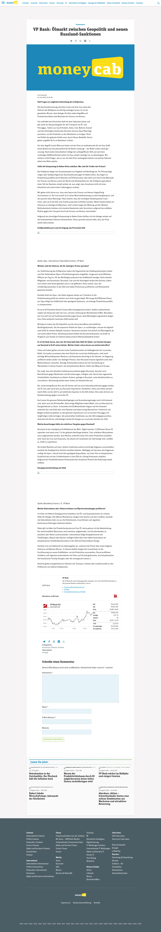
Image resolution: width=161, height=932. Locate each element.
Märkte (59, 858)
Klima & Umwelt (113, 3)
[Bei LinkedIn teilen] (85, 41)
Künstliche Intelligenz (78, 3)
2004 (125, 924)
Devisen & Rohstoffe (64, 873)
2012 (86, 924)
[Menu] (3, 3)
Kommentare (80, 24)
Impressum (65, 903)
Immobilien (117, 867)
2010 (96, 924)
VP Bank (66, 589)
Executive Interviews (120, 839)
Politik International (34, 867)
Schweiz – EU (117, 864)
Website (45, 728)
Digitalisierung (93, 842)
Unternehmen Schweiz (35, 836)
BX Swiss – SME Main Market (68, 839)
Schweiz (25, 3)
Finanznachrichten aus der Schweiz (70, 836)
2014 (77, 924)
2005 (120, 924)
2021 (44, 924)
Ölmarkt (54, 647)
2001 (139, 924)
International (31, 861)
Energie (115, 848)
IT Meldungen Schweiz (96, 845)
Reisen (89, 877)
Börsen (58, 870)
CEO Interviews (118, 836)
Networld (90, 861)
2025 (26, 924)
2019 (54, 924)
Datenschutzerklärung (82, 903)
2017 (63, 924)
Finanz (52, 3)
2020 (49, 924)
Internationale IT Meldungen (98, 849)
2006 (115, 924)
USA (57, 867)
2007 (110, 924)
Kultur (89, 870)
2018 (58, 924)
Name (45, 707)
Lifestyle (90, 873)
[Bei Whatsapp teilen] (80, 41)
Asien (58, 861)
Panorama (30, 873)
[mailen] (89, 41)
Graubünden (31, 852)
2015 (72, 924)
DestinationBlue (93, 880)
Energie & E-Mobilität (96, 3)
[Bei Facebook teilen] (76, 41)
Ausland (34, 3)
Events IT (90, 855)
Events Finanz (61, 849)
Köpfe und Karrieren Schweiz (38, 849)
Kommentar (46, 647)
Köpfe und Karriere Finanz (66, 845)
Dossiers (139, 3)
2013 (82, 924)
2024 (30, 924)
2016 (68, 924)
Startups (60, 3)
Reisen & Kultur (128, 3)
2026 (21, 924)
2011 (91, 924)
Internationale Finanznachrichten (69, 842)
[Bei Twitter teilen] (71, 41)
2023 (35, 924)
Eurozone (59, 864)
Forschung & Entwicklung (122, 858)
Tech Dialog (91, 858)
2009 (101, 924)
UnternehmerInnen (119, 873)
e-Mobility (116, 851)
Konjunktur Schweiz (34, 842)
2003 (130, 924)
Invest (58, 852)
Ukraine (115, 861)
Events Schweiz (32, 845)
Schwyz (29, 855)
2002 (135, 924)
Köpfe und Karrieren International (40, 877)
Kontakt (97, 903)
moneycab (43, 95)
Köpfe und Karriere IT (95, 852)
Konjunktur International (36, 870)
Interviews (43, 3)
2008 (105, 924)
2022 (40, 924)
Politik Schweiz (32, 839)
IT (66, 3)
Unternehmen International (37, 864)
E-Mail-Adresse (49, 718)
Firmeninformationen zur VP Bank (74, 592)
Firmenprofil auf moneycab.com (74, 587)
